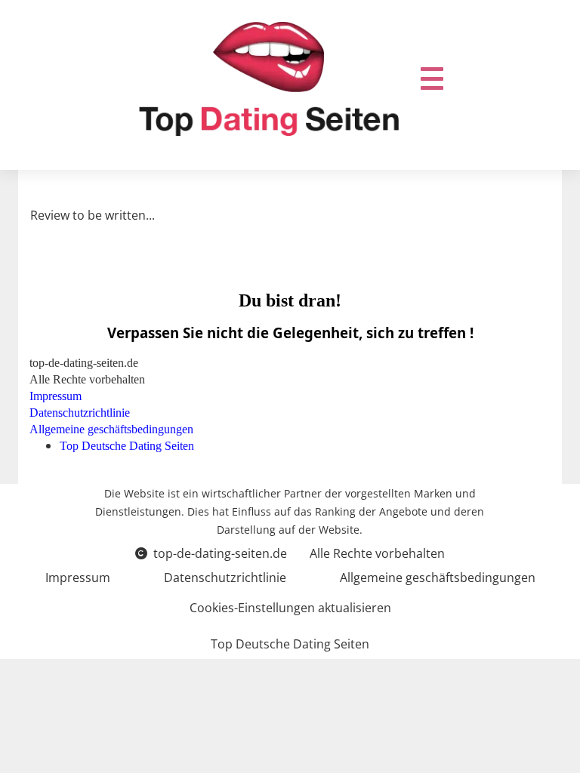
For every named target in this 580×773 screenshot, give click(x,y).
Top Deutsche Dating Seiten (290, 644)
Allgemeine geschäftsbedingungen (437, 577)
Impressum (77, 577)
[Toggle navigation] (432, 78)
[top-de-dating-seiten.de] (269, 79)
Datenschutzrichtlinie (225, 577)
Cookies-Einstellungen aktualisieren (290, 607)
